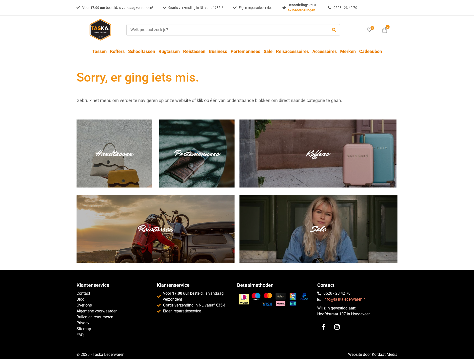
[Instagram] (337, 327)
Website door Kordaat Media (372, 354)
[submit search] (334, 30)
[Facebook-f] (323, 327)
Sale (268, 51)
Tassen (99, 51)
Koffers (117, 51)
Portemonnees (245, 51)
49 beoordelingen (301, 10)
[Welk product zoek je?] (226, 29)
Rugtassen (169, 51)
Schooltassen (141, 51)
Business (218, 51)
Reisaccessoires (292, 51)
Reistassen (194, 51)
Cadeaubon (370, 51)
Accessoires (324, 51)
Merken (348, 51)
